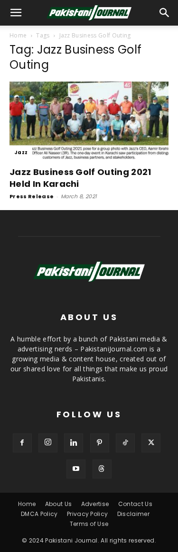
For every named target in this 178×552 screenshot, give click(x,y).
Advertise (95, 504)
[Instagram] (47, 442)
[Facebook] (22, 442)
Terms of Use (89, 524)
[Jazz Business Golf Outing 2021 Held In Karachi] (89, 121)
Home (18, 35)
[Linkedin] (73, 442)
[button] (164, 13)
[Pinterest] (99, 442)
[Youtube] (75, 469)
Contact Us (135, 504)
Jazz (21, 152)
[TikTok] (125, 442)
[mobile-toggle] (16, 13)
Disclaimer (133, 514)
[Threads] (102, 469)
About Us (58, 504)
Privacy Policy (87, 514)
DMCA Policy (39, 514)
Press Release (31, 196)
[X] (150, 442)
